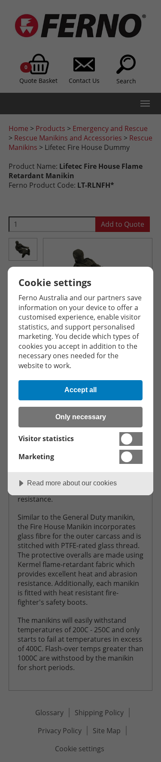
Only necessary (80, 417)
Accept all (80, 389)
